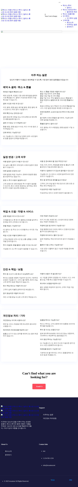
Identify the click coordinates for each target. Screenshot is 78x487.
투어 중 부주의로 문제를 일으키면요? (53, 180)
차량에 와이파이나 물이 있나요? (51, 235)
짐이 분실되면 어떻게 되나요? (13, 293)
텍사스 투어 (67, 5)
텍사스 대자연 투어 (70, 10)
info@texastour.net (49, 465)
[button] (20, 92)
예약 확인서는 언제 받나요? (13, 113)
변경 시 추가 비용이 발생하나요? (15, 180)
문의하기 (70, 27)
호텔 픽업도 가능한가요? (12, 226)
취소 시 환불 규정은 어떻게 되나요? (53, 91)
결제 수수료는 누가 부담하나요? (14, 123)
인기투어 (66, 16)
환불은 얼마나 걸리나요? (49, 124)
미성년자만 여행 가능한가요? (50, 189)
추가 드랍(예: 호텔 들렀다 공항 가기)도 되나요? (20, 245)
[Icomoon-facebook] (2, 435)
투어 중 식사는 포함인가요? (50, 330)
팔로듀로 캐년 (72, 12)
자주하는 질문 (72, 24)
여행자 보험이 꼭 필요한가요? (50, 274)
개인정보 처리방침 (49, 418)
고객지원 (66, 20)
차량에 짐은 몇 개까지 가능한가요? (52, 225)
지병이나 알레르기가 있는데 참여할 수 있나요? (57, 171)
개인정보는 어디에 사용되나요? (14, 320)
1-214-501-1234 (48, 458)
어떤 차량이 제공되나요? (49, 216)
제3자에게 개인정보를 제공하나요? (15, 330)
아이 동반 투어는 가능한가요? (50, 339)
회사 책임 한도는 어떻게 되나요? (15, 286)
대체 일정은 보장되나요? (12, 171)
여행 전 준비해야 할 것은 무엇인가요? (53, 161)
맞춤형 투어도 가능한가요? (49, 320)
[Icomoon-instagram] (8, 435)
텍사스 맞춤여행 (69, 14)
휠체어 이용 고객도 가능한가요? (51, 245)
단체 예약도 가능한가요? (12, 132)
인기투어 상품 (72, 18)
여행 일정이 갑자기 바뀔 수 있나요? (16, 161)
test (44, 451)
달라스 (69, 7)
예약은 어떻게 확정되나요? (12, 92)
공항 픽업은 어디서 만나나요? (13, 216)
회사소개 (70, 22)
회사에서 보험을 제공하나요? (50, 283)
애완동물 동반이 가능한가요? (50, 349)
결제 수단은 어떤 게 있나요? (13, 103)
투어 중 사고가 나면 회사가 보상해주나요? (18, 274)
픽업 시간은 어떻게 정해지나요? (14, 235)
